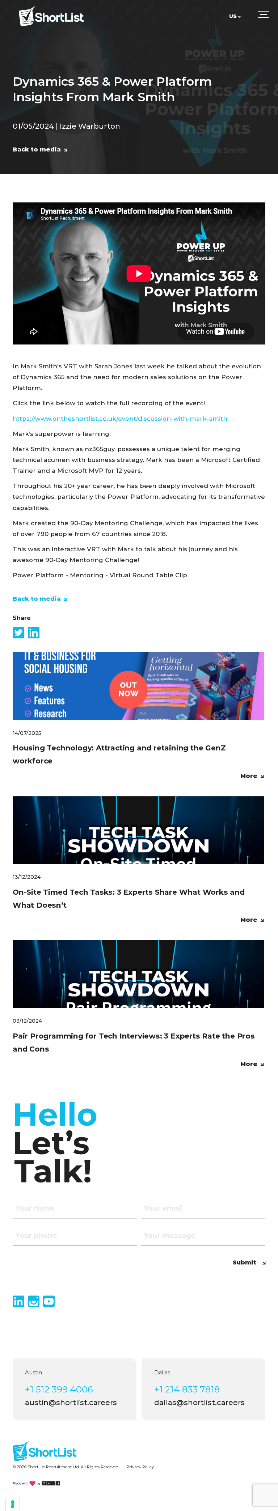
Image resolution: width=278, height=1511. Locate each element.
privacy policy (140, 1466)
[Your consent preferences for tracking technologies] (13, 1504)
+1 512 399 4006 (59, 1389)
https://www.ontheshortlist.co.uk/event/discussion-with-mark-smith (120, 418)
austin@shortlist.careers (71, 1402)
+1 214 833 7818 (187, 1389)
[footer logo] (44, 1451)
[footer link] (36, 1483)
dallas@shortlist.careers (199, 1402)
